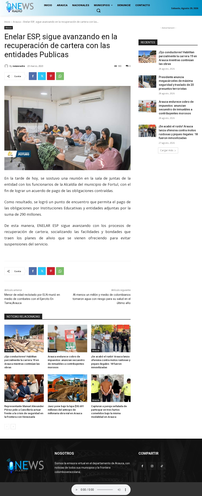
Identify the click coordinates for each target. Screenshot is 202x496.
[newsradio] (6, 66)
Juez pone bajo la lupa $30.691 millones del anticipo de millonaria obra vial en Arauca (66, 410)
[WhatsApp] (60, 76)
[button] (98, 10)
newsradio (19, 65)
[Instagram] (152, 466)
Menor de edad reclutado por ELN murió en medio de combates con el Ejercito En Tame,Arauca (32, 299)
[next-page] (13, 426)
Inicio (7, 21)
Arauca (17, 21)
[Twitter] (42, 76)
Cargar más (166, 150)
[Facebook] (33, 76)
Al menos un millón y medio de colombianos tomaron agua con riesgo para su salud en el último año (102, 299)
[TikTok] (162, 466)
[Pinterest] (51, 76)
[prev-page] (6, 426)
